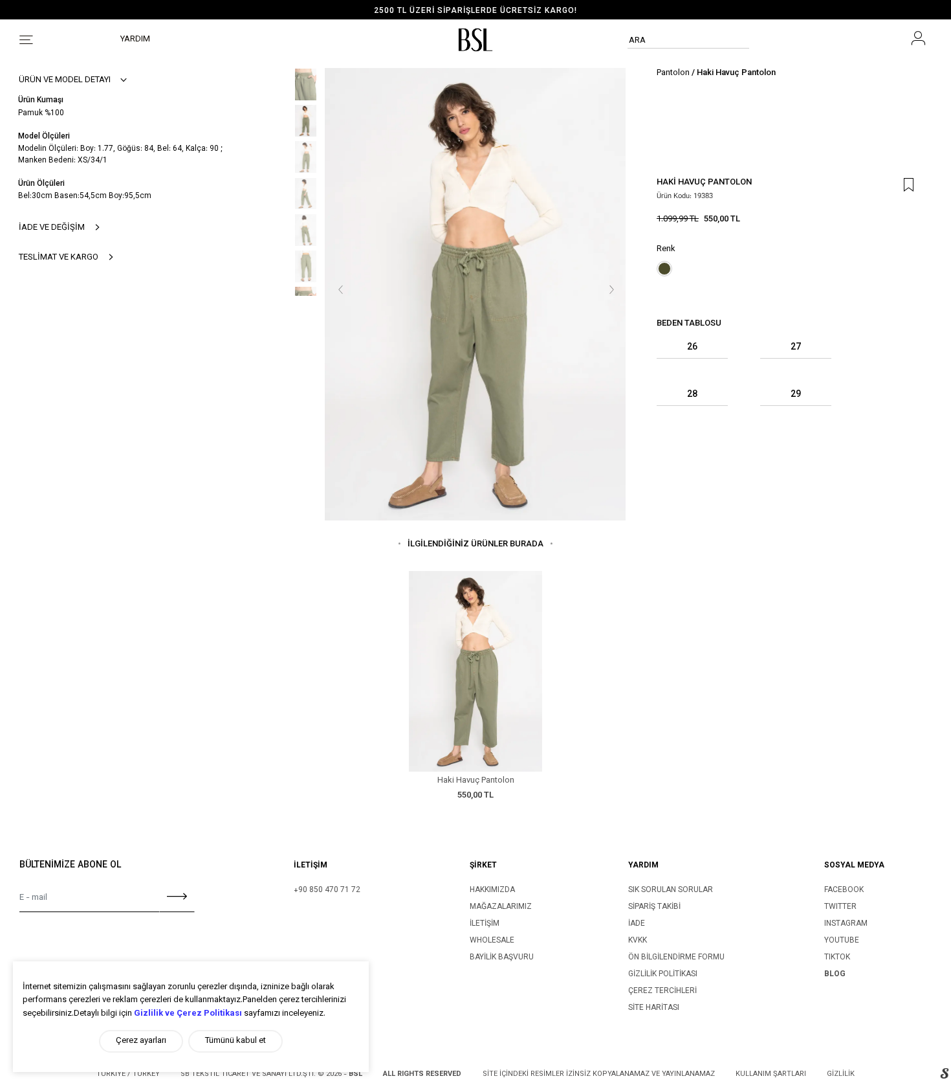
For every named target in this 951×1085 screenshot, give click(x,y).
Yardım (135, 39)
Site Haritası (653, 1008)
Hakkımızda (492, 890)
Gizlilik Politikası (662, 974)
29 (796, 395)
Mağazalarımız (501, 907)
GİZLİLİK (841, 1074)
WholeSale (492, 940)
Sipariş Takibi (654, 907)
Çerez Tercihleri (662, 991)
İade (636, 924)
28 (692, 395)
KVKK (637, 940)
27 (796, 348)
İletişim (484, 924)
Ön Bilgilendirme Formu (676, 957)
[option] (475, 11)
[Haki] (664, 268)
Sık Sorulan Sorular (670, 890)
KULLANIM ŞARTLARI (771, 1074)
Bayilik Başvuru (502, 957)
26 (692, 348)
